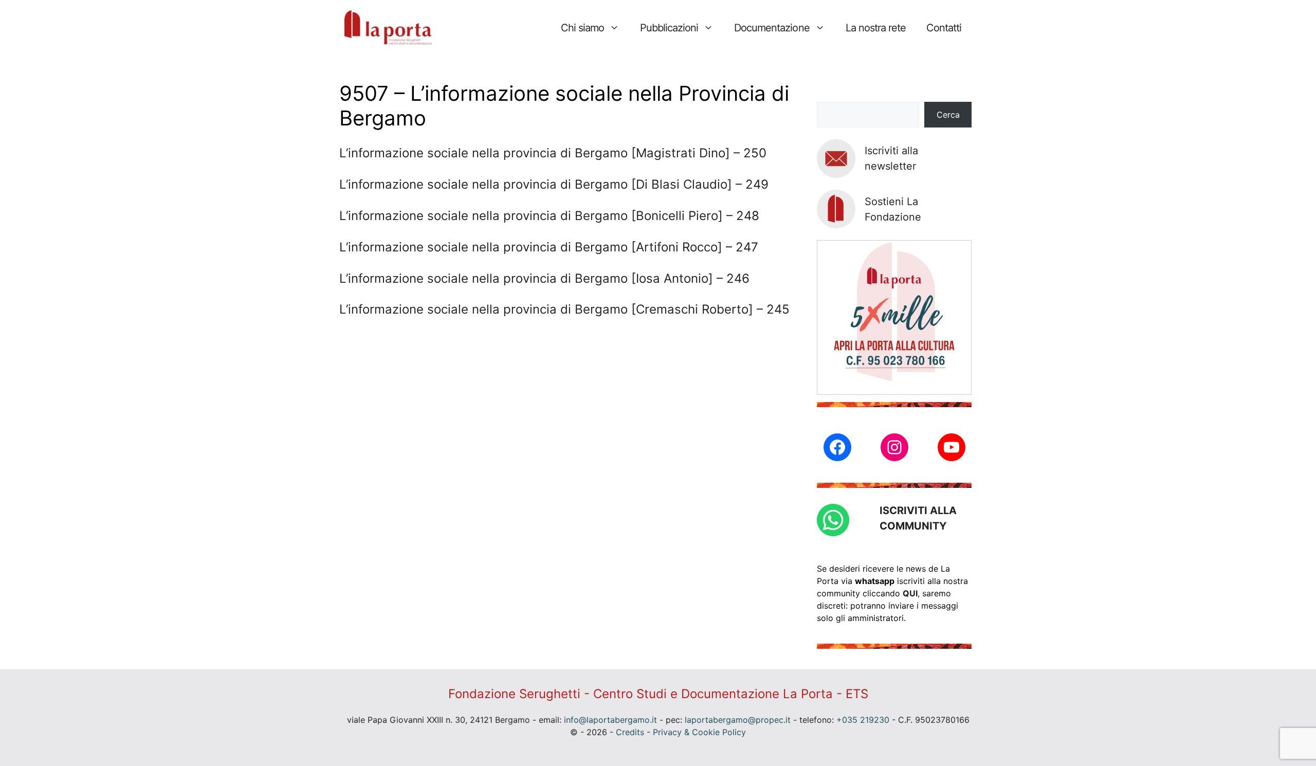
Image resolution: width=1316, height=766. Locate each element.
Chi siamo (582, 28)
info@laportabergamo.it (610, 720)
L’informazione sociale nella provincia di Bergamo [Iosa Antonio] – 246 (544, 278)
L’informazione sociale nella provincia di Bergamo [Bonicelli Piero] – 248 (549, 215)
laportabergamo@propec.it (738, 720)
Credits (630, 732)
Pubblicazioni (669, 28)
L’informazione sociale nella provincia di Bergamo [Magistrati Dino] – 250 (552, 152)
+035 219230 (862, 720)
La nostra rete (876, 28)
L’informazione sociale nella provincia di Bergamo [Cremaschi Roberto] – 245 (564, 309)
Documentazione (771, 28)
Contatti (943, 28)
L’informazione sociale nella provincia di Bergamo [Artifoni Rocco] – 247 (548, 247)
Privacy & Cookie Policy (699, 732)
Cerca (948, 115)
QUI (910, 593)
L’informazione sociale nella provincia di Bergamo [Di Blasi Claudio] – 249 (554, 184)
